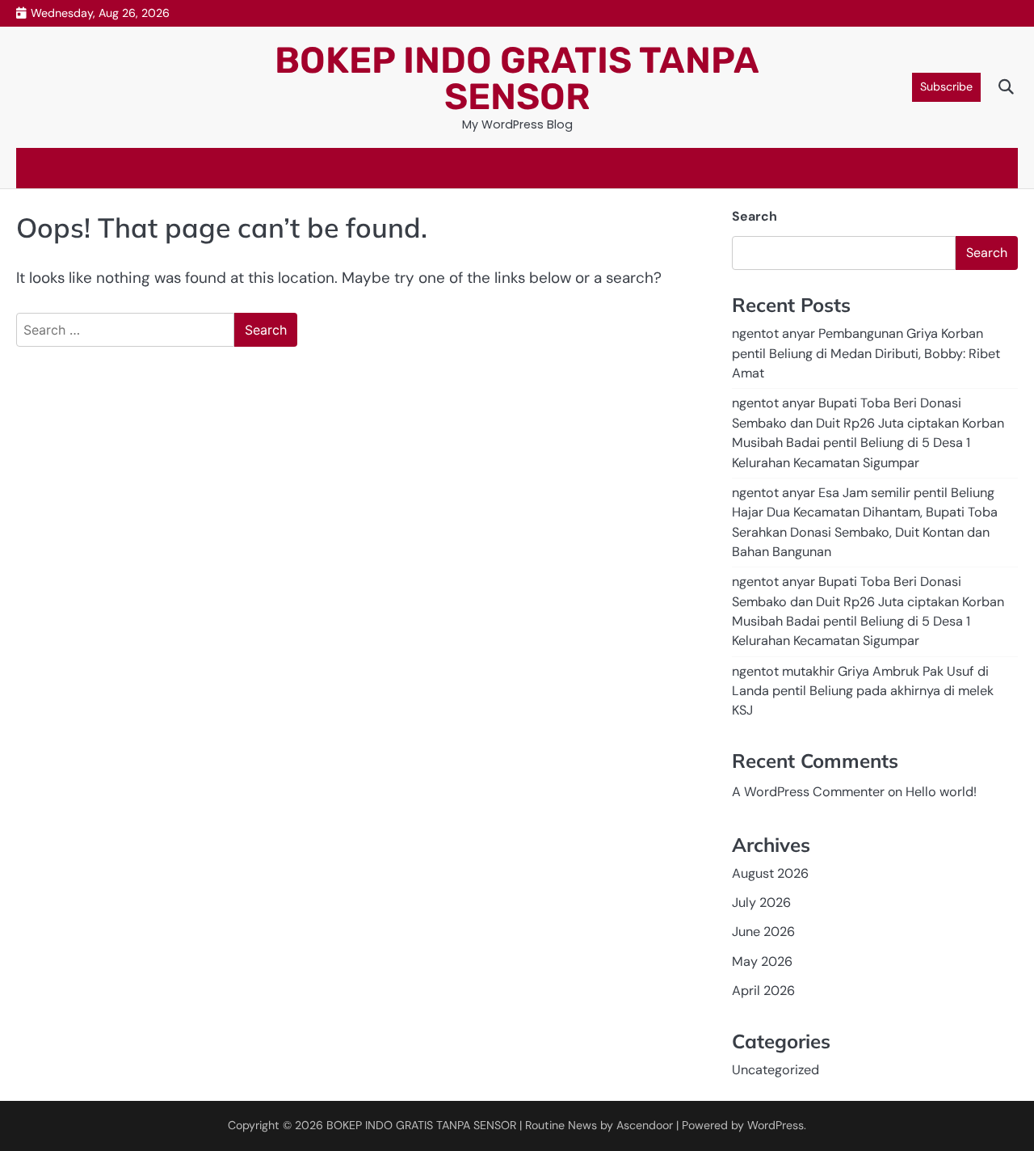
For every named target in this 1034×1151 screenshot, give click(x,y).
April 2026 (763, 990)
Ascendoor (644, 1125)
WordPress (775, 1125)
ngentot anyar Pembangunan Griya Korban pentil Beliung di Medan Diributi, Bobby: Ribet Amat (866, 353)
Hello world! (941, 791)
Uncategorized (775, 1069)
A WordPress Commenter (808, 791)
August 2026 (770, 873)
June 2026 (763, 931)
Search (754, 216)
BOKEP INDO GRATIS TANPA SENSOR (517, 78)
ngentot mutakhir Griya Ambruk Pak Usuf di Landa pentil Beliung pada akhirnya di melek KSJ (863, 691)
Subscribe (946, 86)
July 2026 (761, 902)
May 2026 (762, 961)
